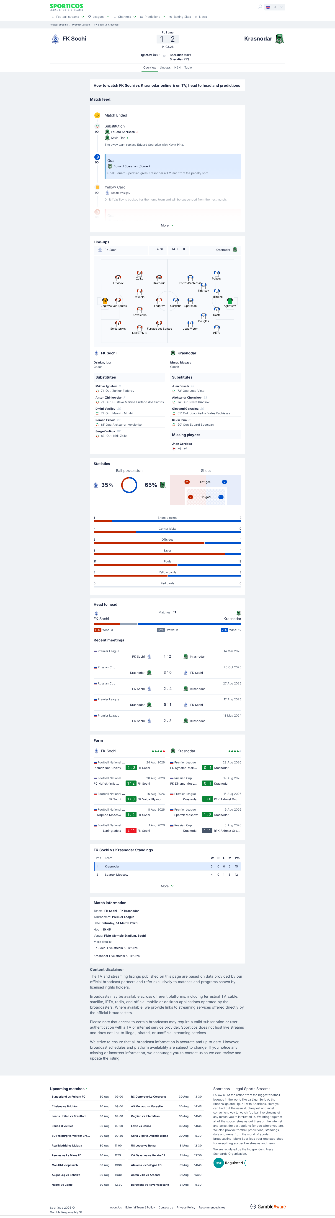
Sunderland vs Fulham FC (68, 1096)
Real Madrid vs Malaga (67, 1145)
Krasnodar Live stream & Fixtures (117, 956)
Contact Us (166, 1207)
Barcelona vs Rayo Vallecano (150, 1184)
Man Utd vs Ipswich (65, 1165)
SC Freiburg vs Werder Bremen (72, 1135)
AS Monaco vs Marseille (147, 1106)
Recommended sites (212, 1207)
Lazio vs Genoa (141, 1126)
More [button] (165, 225)
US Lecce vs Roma (143, 1145)
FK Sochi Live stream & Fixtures (116, 948)
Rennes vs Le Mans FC (67, 1155)
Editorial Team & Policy (140, 1207)
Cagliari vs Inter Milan (145, 1116)
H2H (177, 67)
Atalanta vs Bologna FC (146, 1165)
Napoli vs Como (62, 1184)
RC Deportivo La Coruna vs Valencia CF (152, 1096)
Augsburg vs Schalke (66, 1175)
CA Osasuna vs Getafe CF (148, 1155)
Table (188, 67)
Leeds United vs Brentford (69, 1116)
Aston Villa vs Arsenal (145, 1175)
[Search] (260, 7)
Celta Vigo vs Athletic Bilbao (149, 1135)
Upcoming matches (67, 1088)
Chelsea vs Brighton (65, 1106)
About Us (116, 1207)
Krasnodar (232, 618)
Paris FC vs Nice (62, 1126)
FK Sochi (101, 618)
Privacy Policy (186, 1207)
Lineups (165, 67)
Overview (149, 67)
